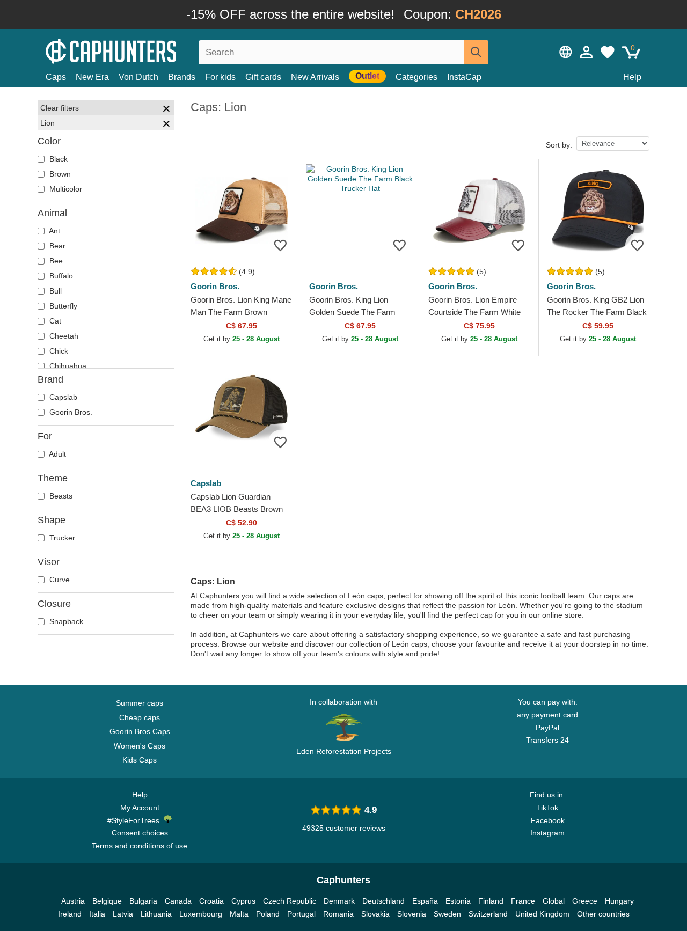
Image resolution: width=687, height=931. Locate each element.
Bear (56, 245)
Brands (181, 77)
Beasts (59, 496)
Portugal (301, 914)
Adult (56, 454)
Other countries (603, 914)
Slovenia (411, 914)
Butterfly (62, 306)
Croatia (211, 901)
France (523, 901)
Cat (54, 321)
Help (632, 77)
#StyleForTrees (135, 820)
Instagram (547, 833)
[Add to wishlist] (280, 245)
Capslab (62, 397)
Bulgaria (143, 901)
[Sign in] (586, 52)
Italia (97, 914)
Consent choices (140, 833)
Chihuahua (66, 366)
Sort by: (559, 145)
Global (554, 901)
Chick (57, 351)
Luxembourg (200, 914)
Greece (584, 901)
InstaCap (464, 77)
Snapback (65, 621)
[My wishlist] (607, 52)
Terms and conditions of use (139, 845)
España (425, 901)
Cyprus (243, 901)
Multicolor (64, 189)
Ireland (70, 914)
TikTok (547, 807)
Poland (268, 914)
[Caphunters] (139, 50)
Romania (338, 914)
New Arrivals (315, 77)
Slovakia (375, 914)
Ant (53, 230)
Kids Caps (139, 760)
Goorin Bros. (69, 412)
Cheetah (62, 336)
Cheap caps (139, 717)
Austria (73, 901)
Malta (239, 914)
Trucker (61, 537)
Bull (54, 291)
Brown (59, 174)
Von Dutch (138, 77)
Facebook (548, 820)
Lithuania (156, 914)
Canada (178, 901)
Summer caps (139, 703)
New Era (92, 77)
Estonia (458, 901)
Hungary (619, 901)
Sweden (447, 914)
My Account (139, 807)
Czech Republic (289, 901)
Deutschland (383, 901)
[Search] (476, 52)
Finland (490, 901)
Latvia (123, 914)
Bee (55, 260)
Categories (416, 77)
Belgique (107, 901)
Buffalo (60, 276)
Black (57, 159)
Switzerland (488, 914)
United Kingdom (542, 914)
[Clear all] (166, 110)
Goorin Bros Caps (139, 731)
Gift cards (263, 77)
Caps (56, 77)
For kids (220, 77)
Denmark (339, 901)
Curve (58, 579)
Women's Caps (139, 746)
